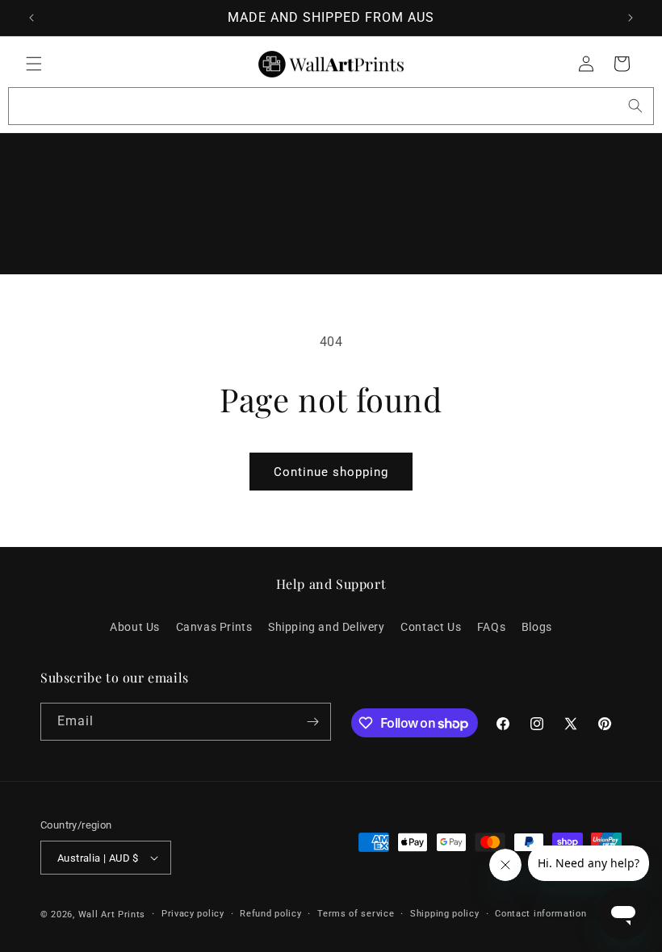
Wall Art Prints (112, 914)
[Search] (635, 105)
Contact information (540, 913)
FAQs (491, 626)
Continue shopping (331, 472)
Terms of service (355, 913)
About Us (135, 626)
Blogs (537, 626)
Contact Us (430, 626)
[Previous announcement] (31, 17)
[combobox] (331, 106)
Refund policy (270, 913)
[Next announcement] (630, 17)
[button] (34, 63)
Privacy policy (192, 913)
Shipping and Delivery (326, 626)
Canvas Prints (214, 626)
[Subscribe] (312, 722)
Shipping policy (445, 913)
